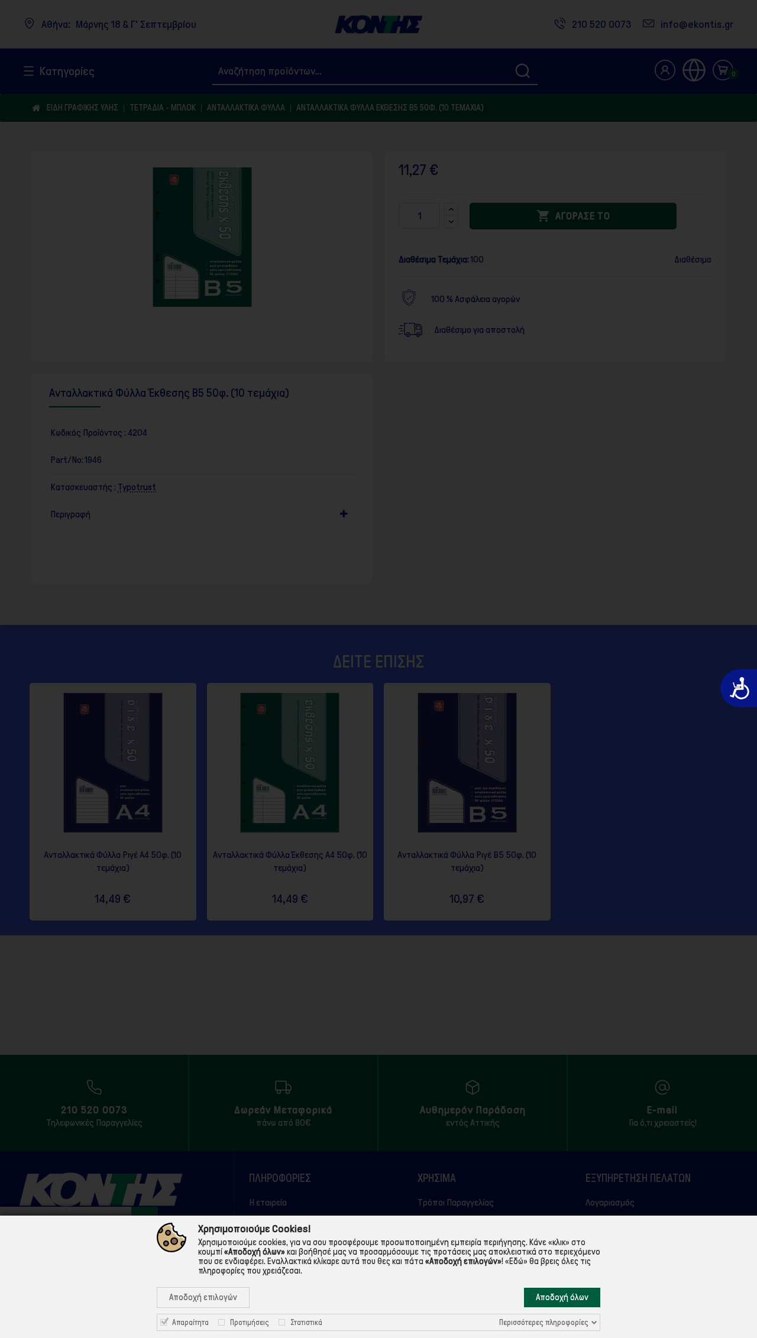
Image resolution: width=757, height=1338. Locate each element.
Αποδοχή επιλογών (203, 1297)
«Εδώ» (516, 1261)
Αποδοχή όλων (562, 1297)
